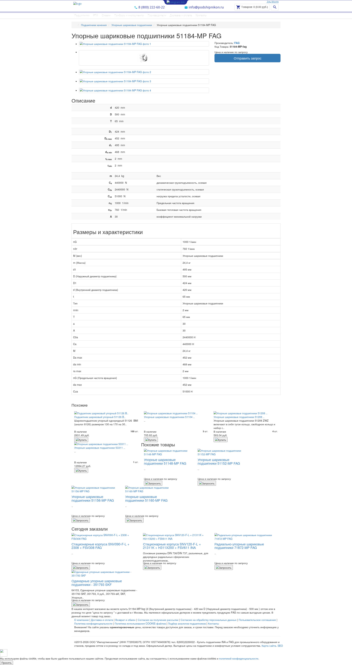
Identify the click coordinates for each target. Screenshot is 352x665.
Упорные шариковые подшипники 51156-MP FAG (93, 498)
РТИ (95, 15)
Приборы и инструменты (129, 15)
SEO (280, 645)
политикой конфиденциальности (238, 658)
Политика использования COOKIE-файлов (140, 623)
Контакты (201, 15)
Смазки (106, 15)
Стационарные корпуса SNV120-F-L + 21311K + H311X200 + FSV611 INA (172, 546)
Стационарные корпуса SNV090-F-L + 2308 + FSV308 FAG (100, 546)
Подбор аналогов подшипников (187, 623)
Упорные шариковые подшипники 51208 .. (239, 417)
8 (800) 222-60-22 (151, 7)
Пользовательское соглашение (257, 620)
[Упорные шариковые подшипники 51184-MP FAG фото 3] (144, 81)
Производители (157, 15)
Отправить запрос (247, 58)
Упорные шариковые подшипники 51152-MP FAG (219, 461)
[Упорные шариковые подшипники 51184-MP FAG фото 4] (144, 90)
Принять (6, 662)
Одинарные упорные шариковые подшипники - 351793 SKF (97, 582)
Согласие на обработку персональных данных (208, 620)
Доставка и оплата (181, 15)
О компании (81, 620)
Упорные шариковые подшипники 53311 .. (99, 447)
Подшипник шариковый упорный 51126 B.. (99, 417)
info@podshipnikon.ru (206, 7)
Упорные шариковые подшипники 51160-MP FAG (146, 498)
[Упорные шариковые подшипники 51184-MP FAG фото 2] (144, 72)
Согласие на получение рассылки (158, 620)
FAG (237, 43)
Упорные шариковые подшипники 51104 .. (169, 417)
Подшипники (81, 15)
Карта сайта (269, 645)
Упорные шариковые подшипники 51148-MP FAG (165, 461)
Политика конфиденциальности (93, 623)
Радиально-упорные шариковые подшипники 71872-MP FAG (239, 546)
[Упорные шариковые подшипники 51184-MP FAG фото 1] (144, 58)
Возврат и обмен (125, 620)
